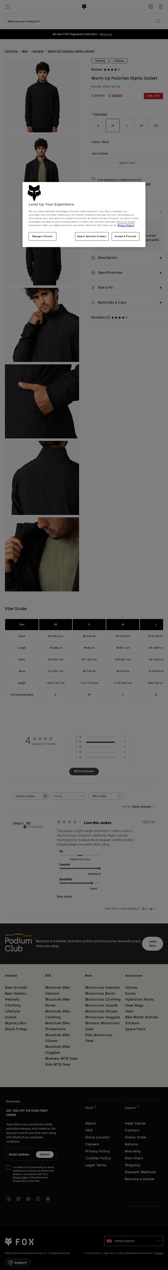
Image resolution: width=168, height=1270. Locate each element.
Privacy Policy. (126, 225)
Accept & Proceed (125, 236)
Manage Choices (42, 236)
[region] (84, 214)
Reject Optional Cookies (92, 236)
